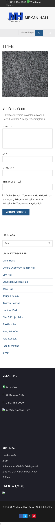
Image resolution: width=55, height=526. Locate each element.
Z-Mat (5, 352)
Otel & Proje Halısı (12, 317)
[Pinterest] (34, 516)
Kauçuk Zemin (10, 295)
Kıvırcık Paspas (11, 303)
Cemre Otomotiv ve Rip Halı (18, 267)
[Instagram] (30, 516)
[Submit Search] (39, 33)
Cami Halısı (8, 260)
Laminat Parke (10, 310)
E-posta (8, 168)
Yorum (7, 126)
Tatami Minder (10, 345)
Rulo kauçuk (9, 338)
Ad (4, 154)
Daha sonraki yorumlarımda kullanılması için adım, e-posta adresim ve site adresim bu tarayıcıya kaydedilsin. (27, 199)
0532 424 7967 (15, 395)
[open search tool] (50, 33)
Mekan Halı (36, 18)
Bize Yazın (12, 387)
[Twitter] (25, 516)
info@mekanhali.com (17, 410)
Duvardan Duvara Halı (15, 281)
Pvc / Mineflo (10, 331)
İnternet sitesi (11, 182)
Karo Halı (7, 288)
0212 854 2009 (18, 2)
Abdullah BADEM (44, 507)
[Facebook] (21, 516)
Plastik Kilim (9, 324)
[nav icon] (8, 33)
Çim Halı (7, 274)
